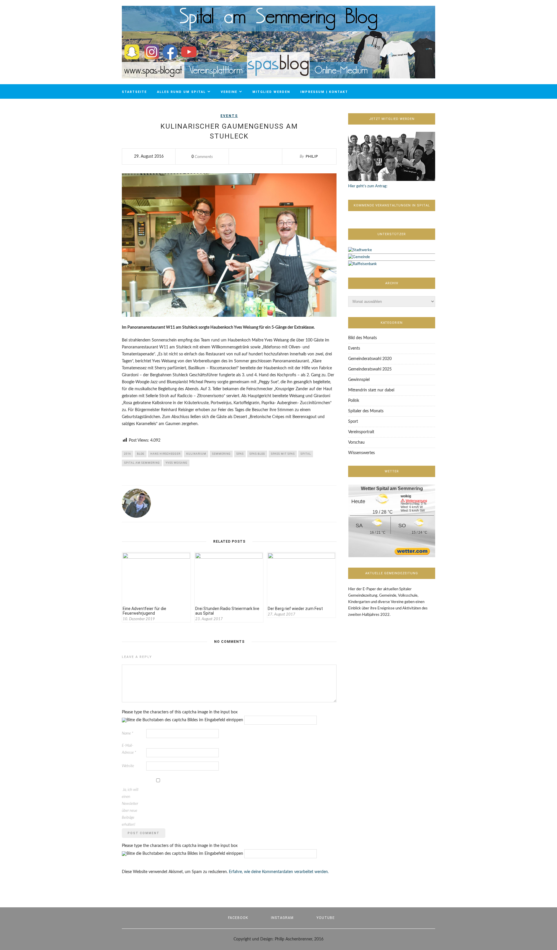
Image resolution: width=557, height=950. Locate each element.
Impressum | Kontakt (324, 92)
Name (127, 733)
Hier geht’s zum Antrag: (367, 186)
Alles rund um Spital (181, 92)
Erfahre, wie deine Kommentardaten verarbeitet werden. (279, 872)
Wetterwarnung (416, 500)
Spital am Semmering (142, 462)
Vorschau (356, 442)
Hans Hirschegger (165, 453)
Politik (353, 401)
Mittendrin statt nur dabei (371, 390)
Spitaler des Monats (366, 411)
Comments (202, 157)
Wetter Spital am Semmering (392, 488)
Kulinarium (196, 453)
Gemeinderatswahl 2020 (370, 359)
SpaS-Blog (257, 453)
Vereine (229, 92)
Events (229, 116)
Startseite (134, 92)
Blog (140, 453)
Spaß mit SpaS (283, 453)
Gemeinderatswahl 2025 (370, 369)
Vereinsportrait (361, 432)
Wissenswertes (361, 453)
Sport (353, 422)
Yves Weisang (176, 462)
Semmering (221, 453)
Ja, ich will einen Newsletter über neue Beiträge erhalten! (130, 807)
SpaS (240, 453)
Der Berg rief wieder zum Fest (295, 608)
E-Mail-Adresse (129, 749)
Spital (306, 453)
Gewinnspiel (359, 380)
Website (128, 766)
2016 (127, 453)
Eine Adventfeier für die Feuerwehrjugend (144, 611)
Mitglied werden (271, 92)
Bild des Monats (362, 338)
